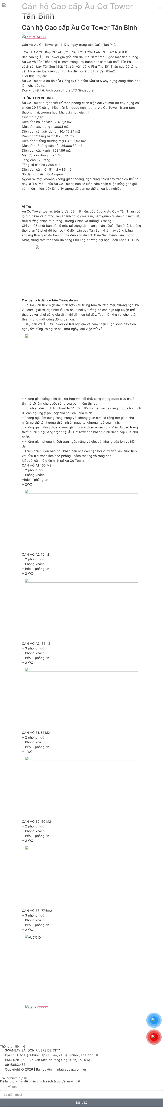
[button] (160, 8)
